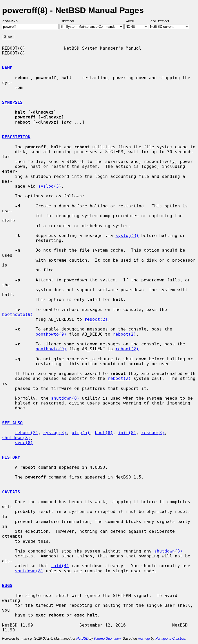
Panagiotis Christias (170, 638)
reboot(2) (96, 319)
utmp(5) (81, 432)
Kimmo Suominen (107, 638)
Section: (69, 21)
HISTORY (11, 457)
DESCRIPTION (16, 136)
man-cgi (144, 638)
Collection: (160, 21)
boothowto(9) (17, 314)
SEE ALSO (12, 422)
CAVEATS (11, 492)
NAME (7, 68)
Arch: (132, 21)
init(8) (127, 432)
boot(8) (104, 432)
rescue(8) (152, 432)
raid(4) (60, 565)
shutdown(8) (65, 398)
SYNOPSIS (12, 102)
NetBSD (82, 638)
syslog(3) (49, 186)
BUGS (7, 585)
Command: (12, 21)
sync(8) (24, 442)
